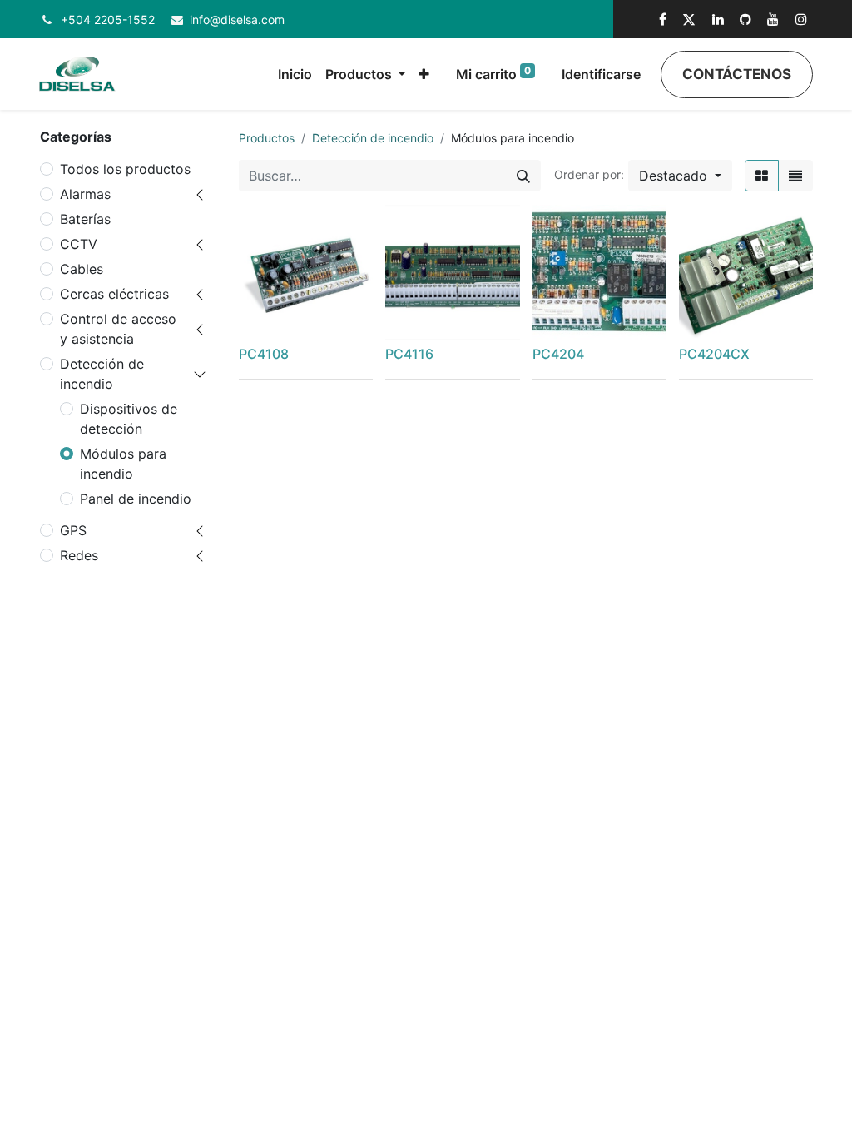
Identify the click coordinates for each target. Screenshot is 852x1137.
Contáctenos (736, 74)
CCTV (78, 244)
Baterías (85, 219)
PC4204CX (714, 353)
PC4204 (558, 353)
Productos (267, 138)
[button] (424, 74)
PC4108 (264, 353)
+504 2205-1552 (108, 19)
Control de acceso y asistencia (118, 328)
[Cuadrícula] (762, 175)
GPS (73, 530)
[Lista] (795, 175)
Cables (81, 269)
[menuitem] (295, 74)
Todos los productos (125, 169)
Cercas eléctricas (114, 293)
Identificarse (601, 74)
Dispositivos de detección (128, 418)
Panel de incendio (135, 498)
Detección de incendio (102, 373)
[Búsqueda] (523, 175)
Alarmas (85, 194)
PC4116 (409, 353)
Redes (79, 555)
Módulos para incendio (123, 463)
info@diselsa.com (237, 19)
